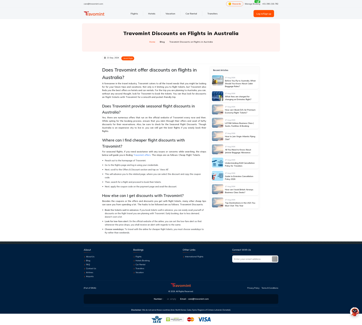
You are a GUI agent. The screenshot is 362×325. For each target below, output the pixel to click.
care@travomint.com (93, 4)
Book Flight (128, 58)
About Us (90, 256)
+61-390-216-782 (270, 4)
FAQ (88, 264)
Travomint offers (142, 155)
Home (152, 42)
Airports (90, 276)
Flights (139, 256)
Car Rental (140, 264)
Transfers (140, 268)
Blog (162, 42)
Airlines (89, 272)
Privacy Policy (253, 288)
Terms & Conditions (270, 288)
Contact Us (91, 268)
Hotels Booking (143, 260)
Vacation (140, 272)
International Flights (194, 256)
